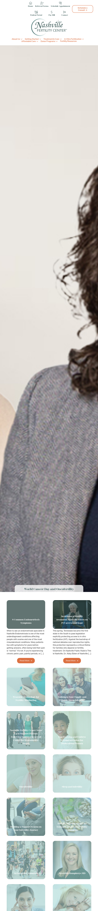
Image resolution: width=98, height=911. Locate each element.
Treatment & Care (51, 39)
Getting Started (32, 39)
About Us (16, 39)
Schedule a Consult (82, 9)
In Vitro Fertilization (72, 39)
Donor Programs (48, 41)
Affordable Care (28, 41)
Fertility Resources (68, 41)
